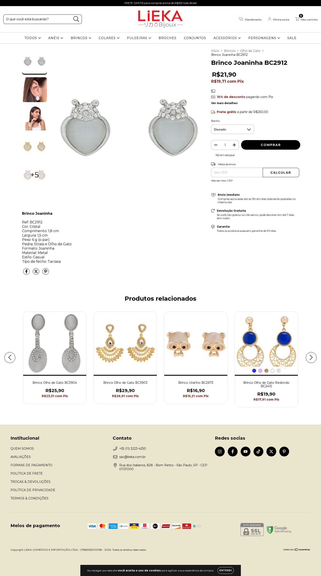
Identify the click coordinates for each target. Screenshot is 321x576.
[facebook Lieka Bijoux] (13, 3)
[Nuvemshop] (297, 550)
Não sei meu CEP (222, 180)
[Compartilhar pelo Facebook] (27, 273)
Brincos (229, 51)
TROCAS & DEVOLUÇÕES (30, 482)
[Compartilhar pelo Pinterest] (45, 273)
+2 (278, 370)
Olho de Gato (250, 51)
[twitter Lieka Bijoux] (33, 3)
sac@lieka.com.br (132, 457)
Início (215, 51)
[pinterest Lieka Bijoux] (39, 3)
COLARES (108, 38)
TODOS (31, 38)
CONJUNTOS (195, 38)
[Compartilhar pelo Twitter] (36, 273)
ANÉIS (54, 38)
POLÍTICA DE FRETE (26, 473)
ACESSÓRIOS (226, 38)
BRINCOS (80, 38)
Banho (215, 120)
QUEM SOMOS (22, 449)
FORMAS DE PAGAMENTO (31, 465)
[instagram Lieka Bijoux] (6, 3)
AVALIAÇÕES (20, 457)
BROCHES (167, 38)
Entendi (225, 570)
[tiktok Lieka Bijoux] (26, 3)
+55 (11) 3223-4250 (132, 449)
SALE (292, 38)
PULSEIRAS (137, 38)
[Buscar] (76, 19)
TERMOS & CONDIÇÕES (29, 498)
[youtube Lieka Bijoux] (20, 3)
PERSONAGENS (262, 38)
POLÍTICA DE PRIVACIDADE (32, 490)
